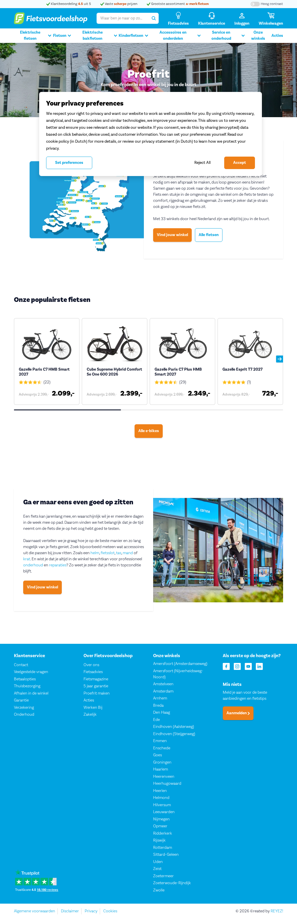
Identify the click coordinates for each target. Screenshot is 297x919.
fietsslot (108, 553)
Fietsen (59, 35)
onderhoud (33, 565)
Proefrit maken (97, 693)
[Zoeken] (153, 18)
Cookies (110, 911)
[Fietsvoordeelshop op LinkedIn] (259, 665)
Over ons (91, 665)
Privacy (91, 911)
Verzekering (24, 707)
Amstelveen (163, 684)
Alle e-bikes (148, 431)
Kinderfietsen (131, 35)
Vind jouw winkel (172, 235)
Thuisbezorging (27, 686)
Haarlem (160, 769)
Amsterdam (163, 691)
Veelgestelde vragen (31, 672)
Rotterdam (162, 847)
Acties (277, 35)
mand (128, 553)
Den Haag (161, 712)
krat (26, 559)
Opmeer (160, 826)
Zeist (157, 868)
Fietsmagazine (96, 679)
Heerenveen (163, 776)
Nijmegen (161, 819)
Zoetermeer (163, 876)
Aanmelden (237, 713)
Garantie (21, 700)
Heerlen (160, 790)
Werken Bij (93, 707)
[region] (150, 134)
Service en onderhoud (221, 35)
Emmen (160, 741)
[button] (279, 359)
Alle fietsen (209, 235)
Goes (157, 755)
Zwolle (158, 890)
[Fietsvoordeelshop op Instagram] (237, 665)
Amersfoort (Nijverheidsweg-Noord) (178, 674)
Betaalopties (25, 679)
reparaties (57, 565)
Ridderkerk (162, 833)
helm (94, 553)
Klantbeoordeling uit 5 (70, 4)
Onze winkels (258, 35)
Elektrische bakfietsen (92, 35)
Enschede (161, 748)
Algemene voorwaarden (34, 911)
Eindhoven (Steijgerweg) (174, 734)
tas (118, 553)
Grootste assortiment (179, 4)
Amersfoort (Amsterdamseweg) (180, 663)
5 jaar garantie (96, 686)
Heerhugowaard (167, 783)
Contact (21, 665)
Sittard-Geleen (166, 854)
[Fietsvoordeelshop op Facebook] (226, 665)
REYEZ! (277, 911)
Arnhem (160, 698)
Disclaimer (70, 911)
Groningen (162, 762)
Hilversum (162, 805)
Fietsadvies (93, 672)
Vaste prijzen (120, 4)
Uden (158, 861)
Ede (156, 719)
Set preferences (69, 162)
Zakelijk (90, 714)
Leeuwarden (164, 812)
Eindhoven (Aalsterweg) (173, 726)
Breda (158, 705)
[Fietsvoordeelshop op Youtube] (248, 665)
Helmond (161, 797)
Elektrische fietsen (30, 35)
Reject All (202, 162)
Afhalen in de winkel (31, 693)
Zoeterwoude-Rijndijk (172, 883)
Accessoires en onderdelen (173, 35)
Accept (239, 162)
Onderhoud (24, 714)
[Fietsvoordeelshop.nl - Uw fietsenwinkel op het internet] (50, 18)
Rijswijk (159, 840)
